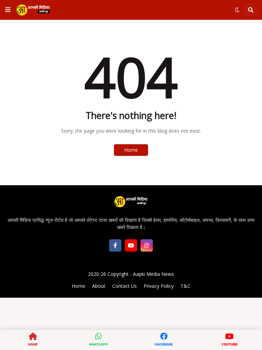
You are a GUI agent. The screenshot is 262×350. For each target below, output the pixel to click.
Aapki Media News (153, 274)
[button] (8, 10)
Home (131, 150)
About (98, 286)
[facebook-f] (115, 245)
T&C (185, 286)
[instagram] (147, 245)
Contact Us (124, 286)
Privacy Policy (159, 286)
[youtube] (131, 245)
